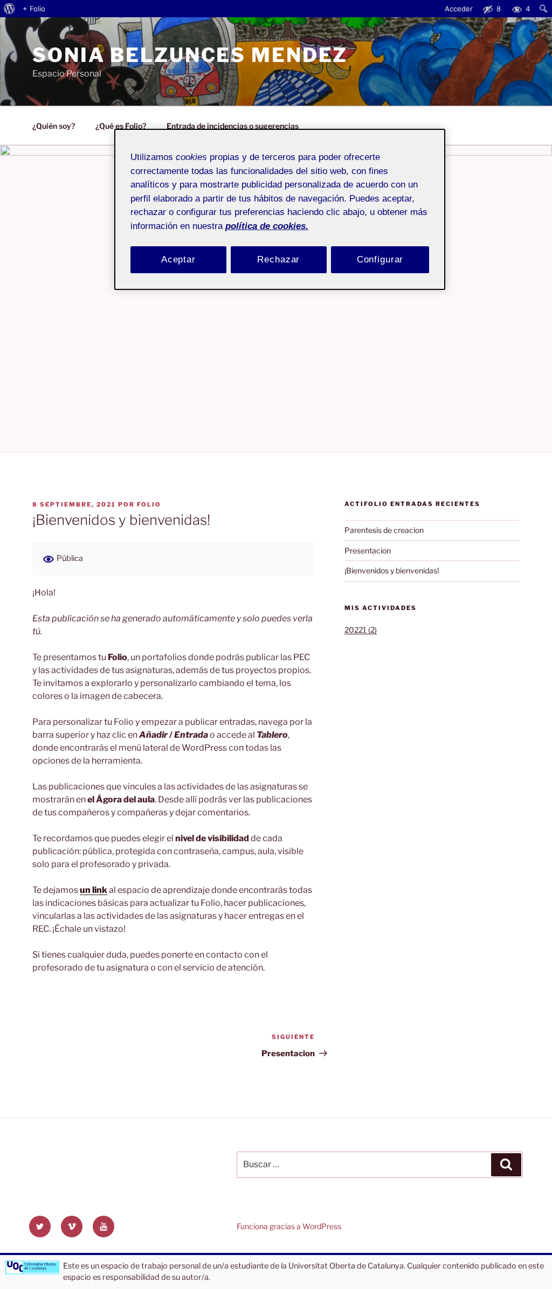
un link (93, 890)
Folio (149, 504)
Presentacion (367, 550)
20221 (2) (360, 629)
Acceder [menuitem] (459, 8)
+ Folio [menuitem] (34, 8)
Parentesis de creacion (384, 530)
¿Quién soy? (53, 125)
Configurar (380, 259)
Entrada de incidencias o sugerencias (233, 125)
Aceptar (178, 259)
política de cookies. (266, 226)
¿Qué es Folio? (120, 125)
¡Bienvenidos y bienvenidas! (391, 570)
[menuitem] (9, 8)
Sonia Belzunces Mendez (190, 55)
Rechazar (278, 259)
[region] (279, 209)
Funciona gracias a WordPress (289, 1226)
